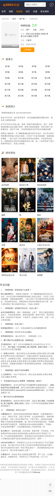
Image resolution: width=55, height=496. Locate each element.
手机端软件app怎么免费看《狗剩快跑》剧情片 (23, 381)
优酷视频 (21, 344)
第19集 (34, 90)
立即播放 (27, 50)
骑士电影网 (5, 294)
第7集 (34, 72)
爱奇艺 (48, 344)
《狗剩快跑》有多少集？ (14, 324)
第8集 (47, 72)
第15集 (34, 84)
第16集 (47, 84)
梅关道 (22, 245)
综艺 (28, 11)
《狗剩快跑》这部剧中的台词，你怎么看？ (21, 308)
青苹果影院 (5, 336)
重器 (39, 215)
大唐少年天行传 (43, 245)
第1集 (7, 66)
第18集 (21, 90)
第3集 (34, 66)
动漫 (35, 11)
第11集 (34, 78)
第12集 (47, 78)
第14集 (21, 84)
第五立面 (23, 275)
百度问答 (39, 328)
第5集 (7, 72)
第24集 (47, 96)
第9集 (7, 78)
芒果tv (3, 347)
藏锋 (3, 215)
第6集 (20, 72)
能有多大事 (24, 185)
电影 (11, 11)
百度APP (32, 385)
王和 (25, 36)
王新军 (29, 40)
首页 (4, 11)
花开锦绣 (5, 185)
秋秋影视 (4, 385)
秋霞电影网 (5, 328)
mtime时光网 (6, 443)
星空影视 (4, 401)
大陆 (35, 30)
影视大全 (7, 353)
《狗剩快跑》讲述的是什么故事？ (17, 290)
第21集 (7, 96)
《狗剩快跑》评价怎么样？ (16, 410)
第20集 (47, 90)
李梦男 (35, 36)
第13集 (7, 84)
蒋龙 (28, 34)
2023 (42, 30)
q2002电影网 (6, 312)
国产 (28, 30)
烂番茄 (3, 454)
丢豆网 (3, 431)
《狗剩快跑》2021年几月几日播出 (18, 332)
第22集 (21, 96)
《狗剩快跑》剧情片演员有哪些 (16, 370)
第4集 (47, 66)
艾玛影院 (4, 344)
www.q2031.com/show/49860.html (30, 390)
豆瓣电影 (4, 414)
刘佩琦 (30, 36)
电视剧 (19, 11)
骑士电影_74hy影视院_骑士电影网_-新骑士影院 (28, 347)
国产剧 (22, 19)
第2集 (20, 66)
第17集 (7, 90)
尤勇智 (43, 34)
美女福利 (44, 11)
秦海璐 (37, 34)
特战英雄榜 (41, 185)
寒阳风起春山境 (8, 275)
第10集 (21, 78)
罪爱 (3, 245)
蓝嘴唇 (40, 275)
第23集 (34, 96)
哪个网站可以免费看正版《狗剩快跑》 (19, 340)
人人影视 (4, 374)
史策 (32, 34)
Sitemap (36, 472)
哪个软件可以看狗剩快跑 (14, 397)
